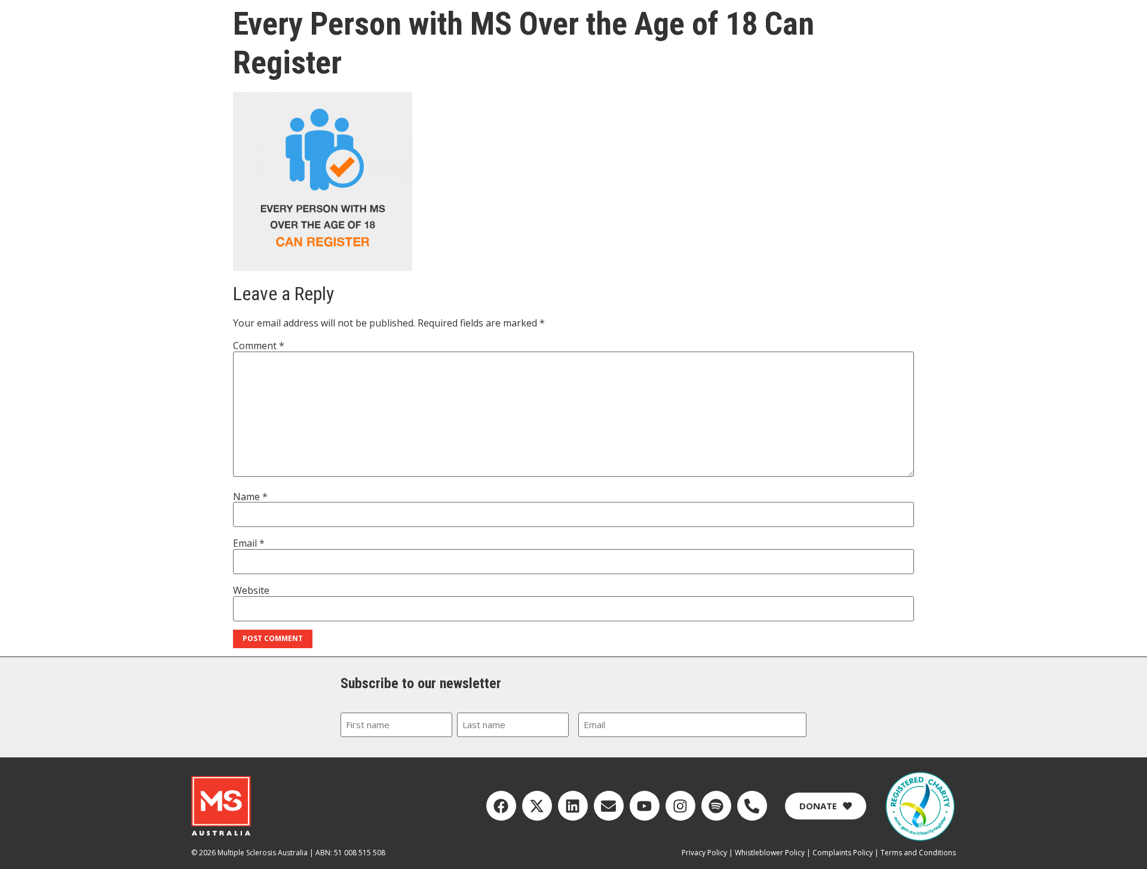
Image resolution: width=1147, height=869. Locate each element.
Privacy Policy (704, 853)
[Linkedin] (573, 806)
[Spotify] (716, 806)
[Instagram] (680, 806)
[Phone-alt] (752, 806)
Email (249, 543)
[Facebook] (501, 806)
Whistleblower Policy (770, 853)
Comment (258, 345)
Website (251, 590)
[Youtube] (645, 806)
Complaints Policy (842, 853)
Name (250, 496)
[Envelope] (609, 806)
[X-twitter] (537, 806)
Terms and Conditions (918, 853)
